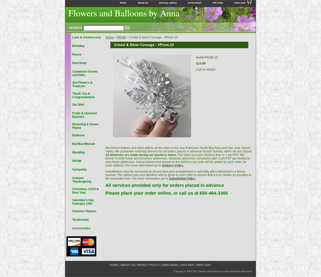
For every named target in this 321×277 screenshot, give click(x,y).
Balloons (78, 135)
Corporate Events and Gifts (85, 73)
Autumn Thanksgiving (81, 179)
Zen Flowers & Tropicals (82, 84)
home (123, 2)
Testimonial (80, 219)
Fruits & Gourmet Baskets (84, 115)
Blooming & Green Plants (85, 126)
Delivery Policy (173, 165)
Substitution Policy (182, 178)
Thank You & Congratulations (83, 95)
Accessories (81, 228)
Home (109, 37)
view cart (239, 2)
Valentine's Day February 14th (83, 201)
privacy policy (168, 2)
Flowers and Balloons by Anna (124, 13)
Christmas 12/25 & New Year (85, 190)
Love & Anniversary (86, 37)
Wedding (78, 152)
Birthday (78, 46)
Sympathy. (79, 169)
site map (217, 2)
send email (194, 2)
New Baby (79, 63)
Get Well (78, 104)
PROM (121, 37)
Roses (77, 54)
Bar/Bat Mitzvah (83, 144)
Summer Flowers (84, 211)
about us (143, 2)
